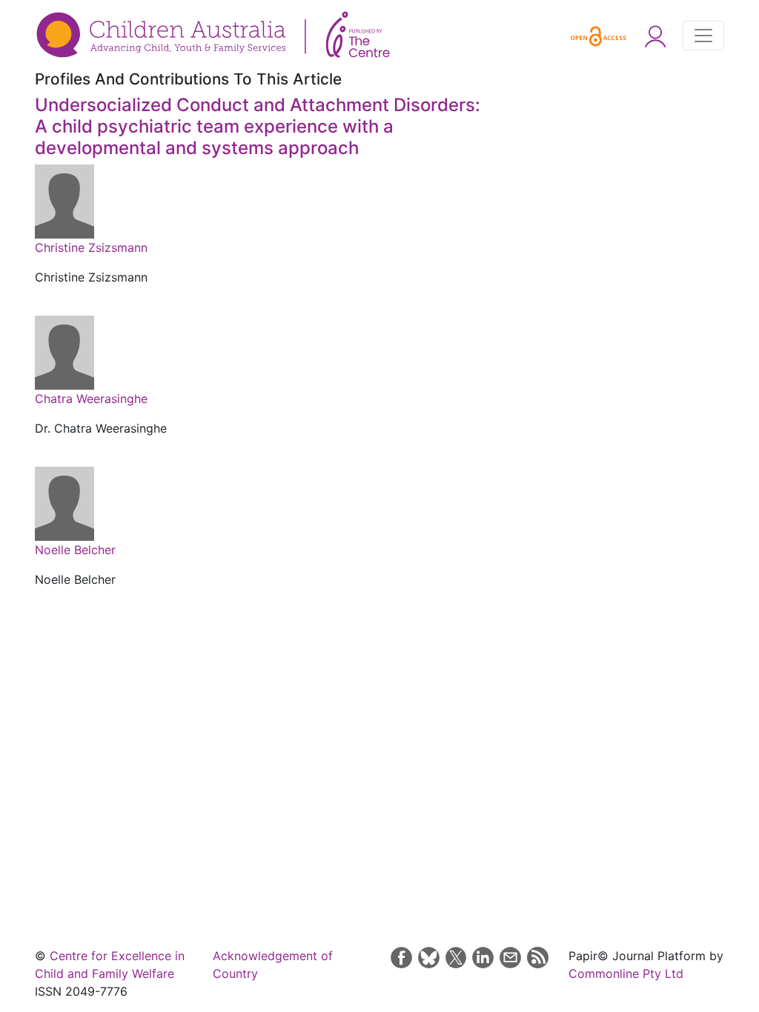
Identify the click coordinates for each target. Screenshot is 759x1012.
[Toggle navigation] (703, 35)
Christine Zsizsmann (91, 247)
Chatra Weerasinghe (91, 398)
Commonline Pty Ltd (626, 973)
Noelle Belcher (75, 549)
